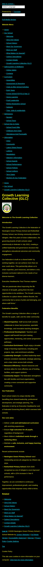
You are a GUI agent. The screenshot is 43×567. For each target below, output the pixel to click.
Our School (8, 186)
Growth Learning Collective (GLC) (17, 190)
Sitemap (31, 538)
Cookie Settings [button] (13, 541)
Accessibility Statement (17, 538)
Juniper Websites (22, 535)
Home (6, 183)
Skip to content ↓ (8, 4)
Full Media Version (9, 19)
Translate (17, 12)
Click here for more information (21, 560)
